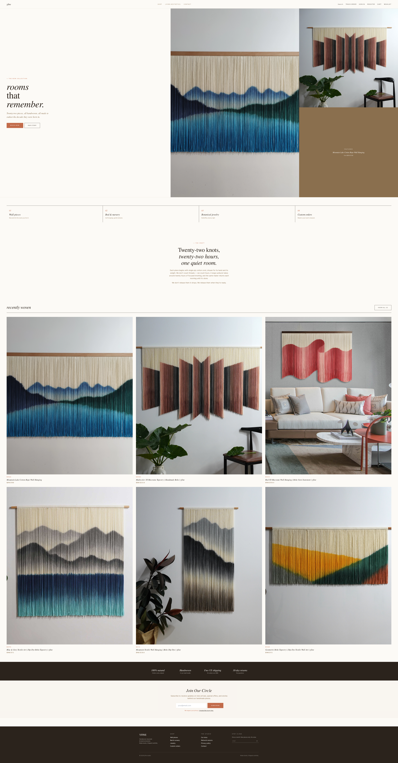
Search (340, 4)
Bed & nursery (175, 740)
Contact (187, 4)
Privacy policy (206, 743)
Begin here (14, 125)
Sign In (362, 4)
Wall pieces (174, 737)
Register (371, 4)
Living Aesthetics (173, 4)
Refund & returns (206, 740)
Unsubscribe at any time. (206, 710)
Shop (160, 4)
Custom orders (175, 746)
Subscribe (215, 705)
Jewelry (172, 743)
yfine (9, 4)
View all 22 (383, 307)
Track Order (351, 4)
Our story (32, 125)
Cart (379, 4)
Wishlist (387, 4)
